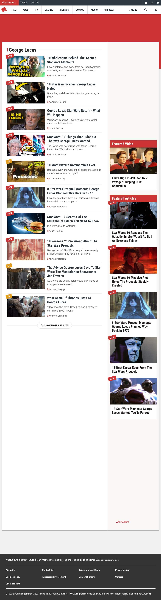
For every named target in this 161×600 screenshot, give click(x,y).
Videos (23, 2)
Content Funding (87, 577)
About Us (10, 570)
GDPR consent (13, 583)
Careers (119, 577)
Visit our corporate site (107, 560)
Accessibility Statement (54, 577)
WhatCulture (122, 521)
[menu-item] (14, 9)
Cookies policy (13, 577)
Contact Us (47, 570)
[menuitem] (9, 2)
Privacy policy (122, 570)
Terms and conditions (89, 570)
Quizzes (35, 2)
